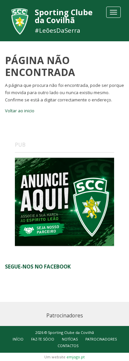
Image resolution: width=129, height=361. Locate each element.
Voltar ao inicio (19, 111)
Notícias (70, 339)
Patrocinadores (101, 339)
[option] (64, 201)
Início (18, 339)
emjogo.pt (75, 356)
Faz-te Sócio (42, 339)
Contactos (68, 345)
